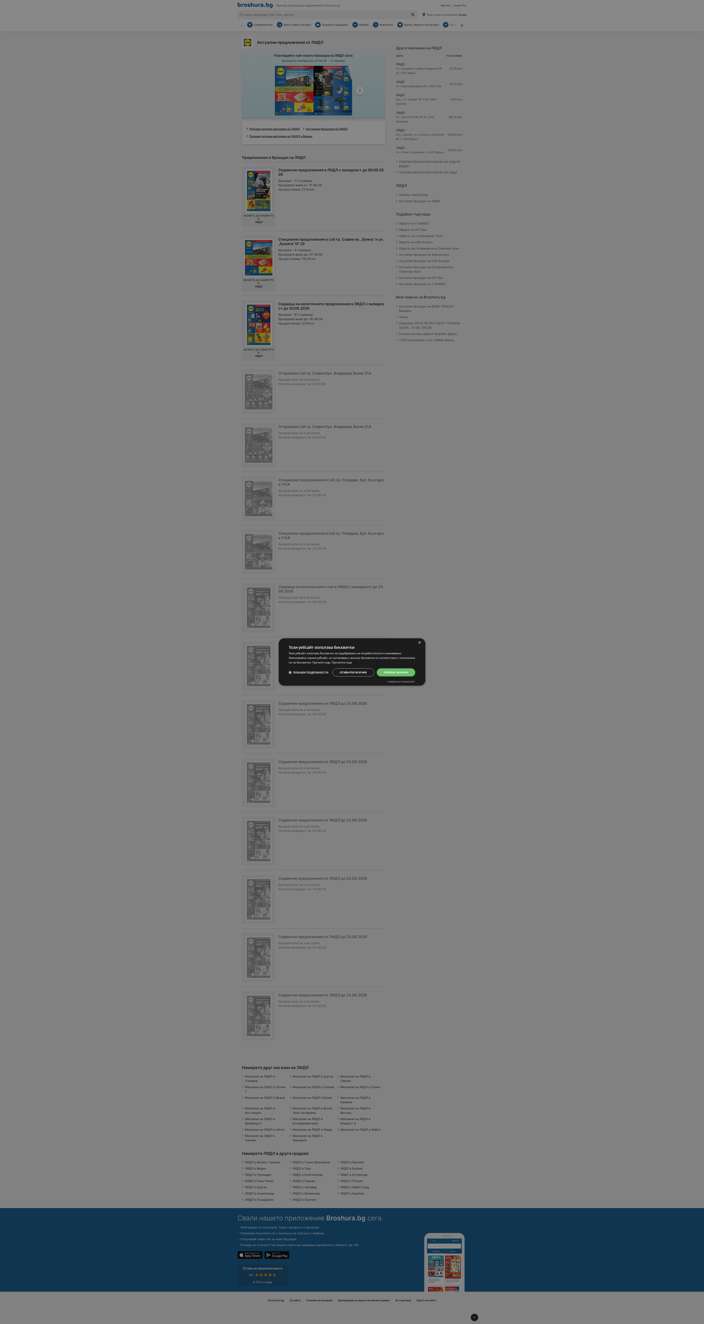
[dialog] (352, 662)
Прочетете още (342, 662)
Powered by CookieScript (401, 681)
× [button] (419, 642)
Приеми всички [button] (396, 672)
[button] (308, 672)
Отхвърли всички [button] (353, 672)
